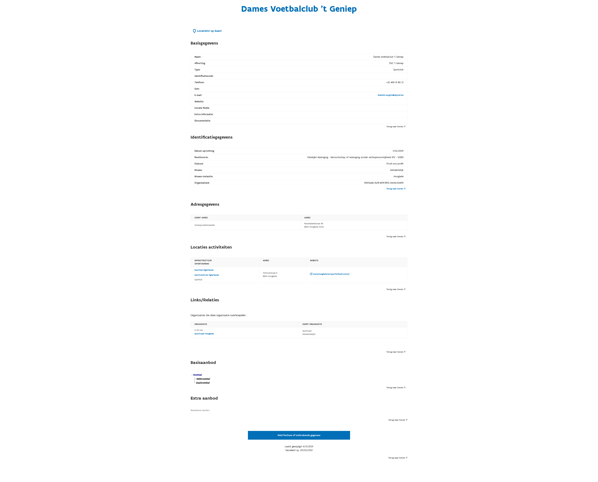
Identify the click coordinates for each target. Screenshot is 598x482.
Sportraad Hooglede (204, 333)
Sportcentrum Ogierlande (207, 275)
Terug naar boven (394, 126)
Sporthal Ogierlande (204, 270)
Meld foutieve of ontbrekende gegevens (299, 435)
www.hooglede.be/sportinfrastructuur (331, 274)
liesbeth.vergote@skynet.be (390, 95)
